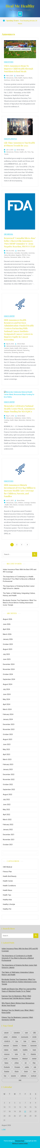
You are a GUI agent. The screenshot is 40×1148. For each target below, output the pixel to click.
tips (34, 1071)
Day (17, 1041)
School (13, 80)
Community (24, 1037)
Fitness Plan (7, 872)
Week (6, 422)
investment (28, 505)
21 (25, 1111)
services (21, 352)
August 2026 (7, 619)
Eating (34, 1041)
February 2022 (8, 825)
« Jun (4, 1129)
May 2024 (6, 699)
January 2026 (8, 639)
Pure (28, 255)
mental (34, 1058)
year (20, 1080)
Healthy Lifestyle (10, 139)
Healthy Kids (8, 62)
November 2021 (8, 840)
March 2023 (7, 759)
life (25, 152)
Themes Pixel (19, 1141)
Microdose (11, 255)
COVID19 (7, 1041)
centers (6, 348)
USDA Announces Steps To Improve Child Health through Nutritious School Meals (18, 69)
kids (16, 1054)
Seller (19, 257)
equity (12, 348)
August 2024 (7, 684)
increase (21, 505)
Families (33, 503)
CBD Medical (8, 234)
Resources (7, 352)
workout (33, 1076)
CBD (34, 1032)
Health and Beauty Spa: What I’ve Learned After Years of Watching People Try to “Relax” (19, 990)
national (19, 350)
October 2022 (8, 784)
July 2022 (6, 799)
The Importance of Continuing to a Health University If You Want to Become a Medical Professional (19, 579)
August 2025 (7, 649)
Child (15, 78)
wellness (23, 1076)
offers (17, 1063)
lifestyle (33, 1054)
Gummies (32, 253)
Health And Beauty (9, 876)
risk (35, 1067)
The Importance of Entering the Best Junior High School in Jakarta (19, 587)
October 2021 (8, 845)
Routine (6, 1071)
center (24, 418)
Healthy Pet (7, 909)
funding (6, 420)
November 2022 (8, 779)
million (6, 507)
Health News (7, 890)
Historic (15, 505)
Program (17, 1067)
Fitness (16, 152)
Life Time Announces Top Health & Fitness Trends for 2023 (19, 144)
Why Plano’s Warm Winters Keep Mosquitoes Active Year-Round (18, 1004)
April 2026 (6, 629)
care (15, 503)
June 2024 (6, 694)
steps (17, 80)
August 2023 (7, 739)
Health (20, 78)
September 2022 (9, 789)
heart (34, 1050)
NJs (33, 420)
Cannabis (17, 253)
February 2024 (8, 714)
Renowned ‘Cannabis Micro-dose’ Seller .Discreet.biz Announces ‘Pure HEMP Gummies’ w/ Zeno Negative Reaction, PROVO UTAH (20, 242)
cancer (31, 346)
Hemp (6, 255)
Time (28, 152)
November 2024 (8, 669)
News (6, 1063)
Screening (15, 352)
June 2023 (6, 744)
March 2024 (7, 709)
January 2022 (8, 830)
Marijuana (15, 1058)
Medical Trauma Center (20, 1143)
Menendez (22, 420)
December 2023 (8, 724)
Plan (34, 1063)
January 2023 (8, 769)
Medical (25, 1058)
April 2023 (6, 754)
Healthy (25, 1050)
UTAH (23, 257)
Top (32, 152)
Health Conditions (9, 886)
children (20, 503)
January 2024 (8, 719)
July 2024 (6, 689)
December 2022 (8, 774)
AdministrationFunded (13, 346)
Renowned (13, 257)
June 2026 (6, 624)
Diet (25, 1041)
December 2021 (8, 835)
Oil (25, 1063)
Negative (18, 255)
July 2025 (6, 654)
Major (16, 420)
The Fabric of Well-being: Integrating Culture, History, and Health (19, 594)
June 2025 (6, 659)
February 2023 (8, 764)
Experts (15, 1045)
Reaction (7, 257)
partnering (26, 350)
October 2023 (8, 734)
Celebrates (17, 418)
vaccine (13, 1076)
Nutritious (7, 80)
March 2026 (7, 634)
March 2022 (7, 820)
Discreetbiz (24, 253)
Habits (6, 1050)
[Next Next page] (27, 544)
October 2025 (8, 644)
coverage (27, 503)
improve (25, 78)
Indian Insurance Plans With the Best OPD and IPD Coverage (19, 570)
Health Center (9, 316)
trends (6, 154)
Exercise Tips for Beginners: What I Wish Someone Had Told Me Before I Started (16, 997)
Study (26, 1071)
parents (11, 507)
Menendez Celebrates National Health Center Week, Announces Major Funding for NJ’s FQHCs (19, 409)
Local (5, 1058)
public (27, 1067)
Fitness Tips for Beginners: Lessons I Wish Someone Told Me (17, 1018)
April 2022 (6, 815)
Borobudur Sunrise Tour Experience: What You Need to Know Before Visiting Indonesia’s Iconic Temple (19, 602)
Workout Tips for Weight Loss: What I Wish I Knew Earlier (18, 1011)
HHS (20, 348)
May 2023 (6, 749)
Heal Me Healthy (20, 5)
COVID (34, 1037)
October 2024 (8, 674)
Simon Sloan (20, 75)
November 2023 (8, 729)
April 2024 (6, 704)
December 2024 (8, 664)
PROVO (24, 255)
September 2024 (9, 679)
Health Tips (7, 895)
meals (30, 78)
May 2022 (6, 810)
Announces (9, 78)
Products (7, 1067)
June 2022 (6, 804)
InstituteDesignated (10, 350)
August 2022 (7, 794)
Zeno (27, 257)
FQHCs (29, 418)
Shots (16, 1071)
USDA (22, 80)
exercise (6, 1045)
